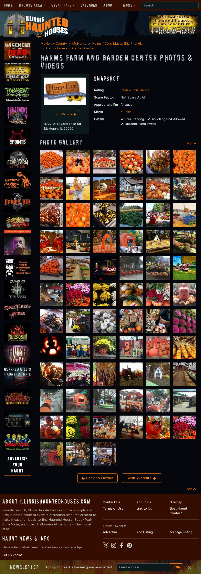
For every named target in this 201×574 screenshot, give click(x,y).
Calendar (89, 5)
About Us (143, 502)
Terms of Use (113, 508)
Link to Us (144, 508)
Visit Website (63, 114)
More (127, 5)
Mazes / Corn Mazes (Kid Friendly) (118, 43)
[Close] (189, 567)
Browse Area (30, 5)
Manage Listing (181, 532)
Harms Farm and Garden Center (70, 48)
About (108, 5)
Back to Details (99, 478)
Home (8, 5)
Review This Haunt (135, 90)
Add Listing (144, 532)
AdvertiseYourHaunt (17, 464)
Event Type (61, 5)
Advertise (110, 532)
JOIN (177, 567)
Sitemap (176, 502)
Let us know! (12, 555)
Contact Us (111, 502)
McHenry (79, 43)
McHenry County (54, 43)
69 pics (126, 112)
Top (189, 143)
